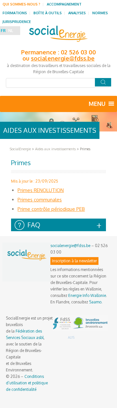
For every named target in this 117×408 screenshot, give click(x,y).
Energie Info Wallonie (87, 295)
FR (3, 30)
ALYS (71, 337)
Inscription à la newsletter (74, 260)
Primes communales (40, 200)
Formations (15, 13)
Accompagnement (64, 4)
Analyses (77, 13)
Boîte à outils (47, 13)
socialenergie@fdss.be (63, 58)
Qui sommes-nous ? (21, 4)
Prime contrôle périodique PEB (51, 209)
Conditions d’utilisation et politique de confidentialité (27, 383)
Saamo (95, 302)
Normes (100, 13)
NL (10, 30)
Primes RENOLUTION (41, 190)
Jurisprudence (17, 21)
